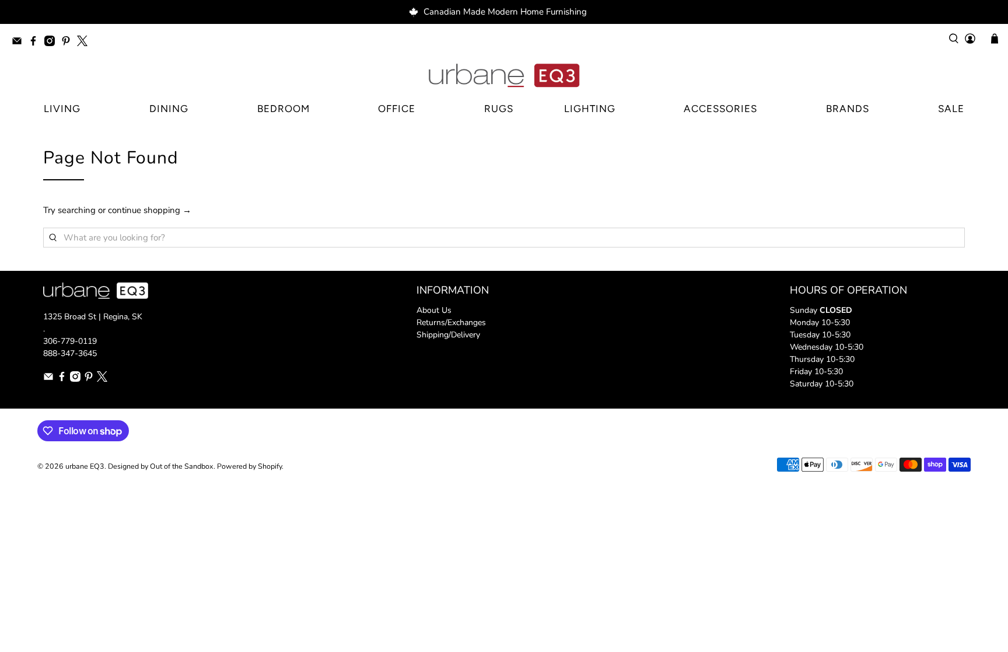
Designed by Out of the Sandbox (161, 466)
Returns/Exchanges (451, 322)
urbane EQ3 (84, 466)
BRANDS (847, 108)
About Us (434, 310)
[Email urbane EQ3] (20, 42)
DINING (168, 108)
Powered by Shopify (249, 466)
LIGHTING (589, 108)
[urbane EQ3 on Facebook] (36, 42)
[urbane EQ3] (504, 76)
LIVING (62, 108)
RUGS (498, 108)
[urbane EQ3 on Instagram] (52, 42)
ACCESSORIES (720, 108)
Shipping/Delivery (448, 334)
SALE (951, 108)
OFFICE (396, 108)
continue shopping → (149, 210)
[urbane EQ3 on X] (85, 42)
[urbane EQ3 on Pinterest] (69, 42)
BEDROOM (283, 108)
